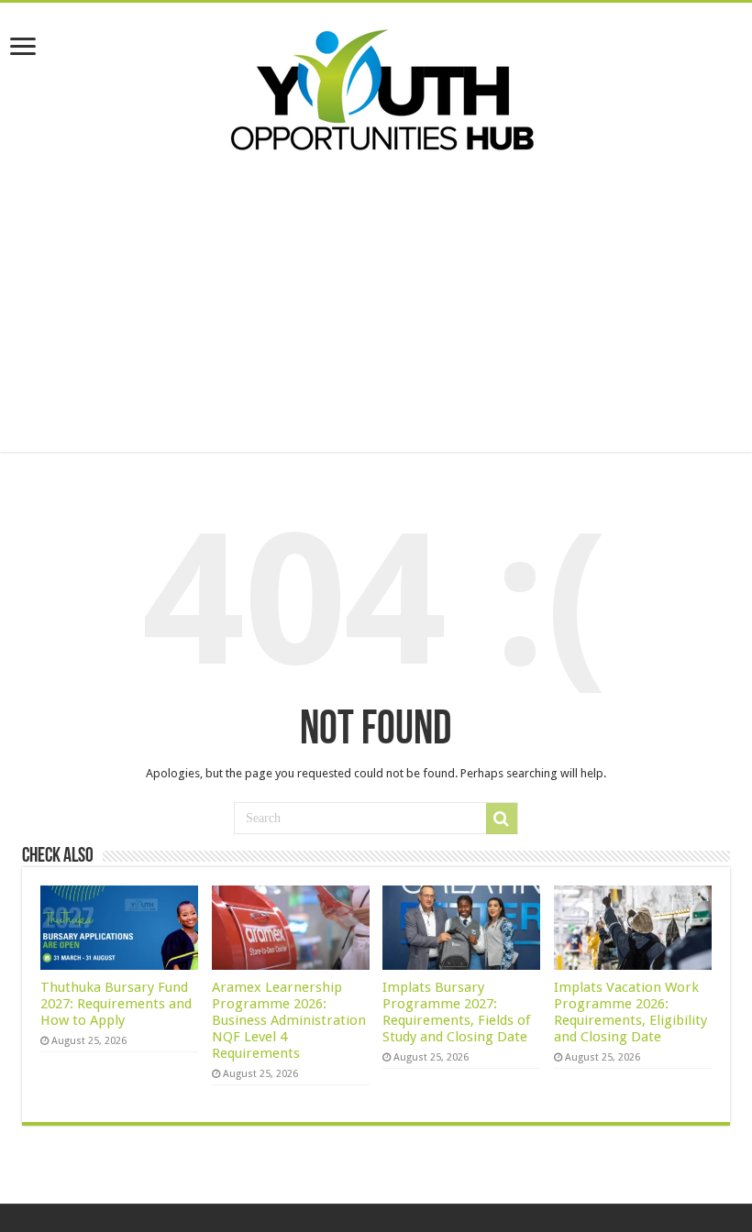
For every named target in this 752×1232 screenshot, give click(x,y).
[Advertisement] (376, 296)
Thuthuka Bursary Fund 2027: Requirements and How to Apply (116, 1003)
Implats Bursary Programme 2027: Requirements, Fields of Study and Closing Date (456, 1012)
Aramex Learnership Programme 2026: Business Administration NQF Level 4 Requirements (289, 1020)
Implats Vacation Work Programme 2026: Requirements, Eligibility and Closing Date (630, 1012)
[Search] (501, 818)
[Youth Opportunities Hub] (376, 86)
